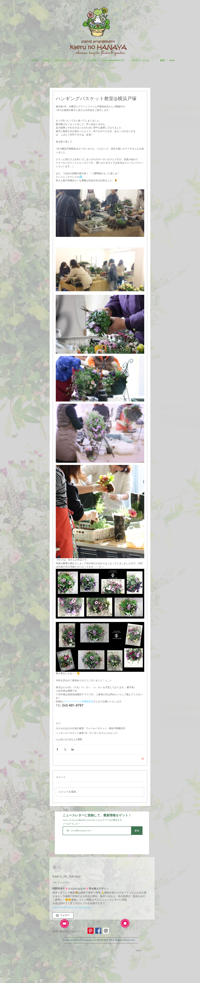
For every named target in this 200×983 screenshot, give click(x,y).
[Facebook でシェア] (57, 749)
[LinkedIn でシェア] (72, 749)
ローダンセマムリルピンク (103, 733)
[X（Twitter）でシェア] (64, 749)
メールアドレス (71, 824)
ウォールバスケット (96, 728)
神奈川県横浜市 (117, 728)
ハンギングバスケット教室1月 (72, 733)
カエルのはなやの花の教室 (70, 728)
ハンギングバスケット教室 (69, 739)
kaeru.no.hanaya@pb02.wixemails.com (81, 819)
